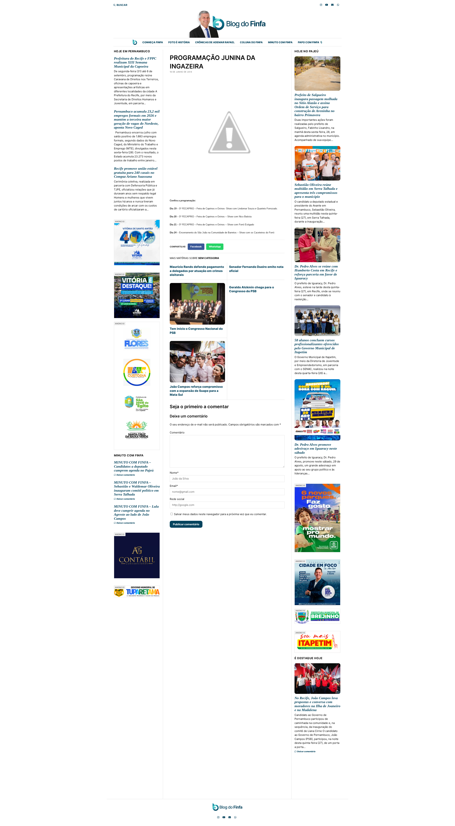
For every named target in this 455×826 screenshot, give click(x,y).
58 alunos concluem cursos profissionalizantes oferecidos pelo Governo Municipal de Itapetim (317, 346)
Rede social (177, 499)
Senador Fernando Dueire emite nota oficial (256, 268)
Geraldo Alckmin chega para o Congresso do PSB (251, 289)
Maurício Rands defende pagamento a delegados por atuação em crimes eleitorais (197, 271)
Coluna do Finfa (251, 42)
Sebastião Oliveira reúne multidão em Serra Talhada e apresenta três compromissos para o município (316, 191)
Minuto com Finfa (280, 42)
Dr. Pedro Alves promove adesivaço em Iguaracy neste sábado (316, 448)
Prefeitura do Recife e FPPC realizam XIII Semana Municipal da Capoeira (135, 62)
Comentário (177, 432)
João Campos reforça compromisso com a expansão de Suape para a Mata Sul (196, 390)
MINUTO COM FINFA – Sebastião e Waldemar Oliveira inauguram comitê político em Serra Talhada (137, 488)
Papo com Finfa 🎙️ (310, 42)
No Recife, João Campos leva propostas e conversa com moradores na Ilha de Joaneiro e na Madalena (317, 704)
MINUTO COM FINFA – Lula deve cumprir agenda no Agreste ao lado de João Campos (136, 512)
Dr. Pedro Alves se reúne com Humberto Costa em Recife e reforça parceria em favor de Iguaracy (316, 272)
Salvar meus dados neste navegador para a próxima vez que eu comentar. (220, 514)
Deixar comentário (125, 475)
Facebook (196, 246)
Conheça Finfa (152, 42)
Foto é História (179, 42)
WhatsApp (215, 246)
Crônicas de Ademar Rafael (215, 42)
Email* (174, 486)
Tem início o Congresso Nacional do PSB (196, 330)
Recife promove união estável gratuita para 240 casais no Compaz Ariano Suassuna (135, 172)
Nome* (174, 472)
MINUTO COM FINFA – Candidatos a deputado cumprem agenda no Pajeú (134, 466)
